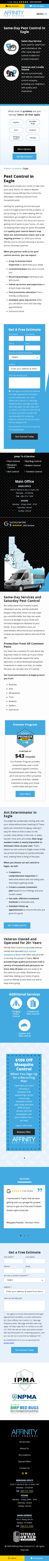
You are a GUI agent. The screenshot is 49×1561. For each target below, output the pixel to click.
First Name (13, 334)
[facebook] (26, 1473)
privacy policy (19, 429)
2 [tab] (24, 1235)
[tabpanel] (23, 1102)
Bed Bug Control (33, 461)
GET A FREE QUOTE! (17, 925)
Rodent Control (33, 465)
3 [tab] (28, 1235)
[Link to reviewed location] (24, 1191)
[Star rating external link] (24, 2)
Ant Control (13, 471)
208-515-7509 (26, 496)
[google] (22, 1473)
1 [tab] (24, 1158)
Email (27, 343)
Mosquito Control (12, 466)
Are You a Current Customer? (21, 353)
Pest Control (13, 461)
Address (12, 364)
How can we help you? (18, 375)
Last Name (29, 334)
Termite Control (34, 471)
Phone (11, 343)
